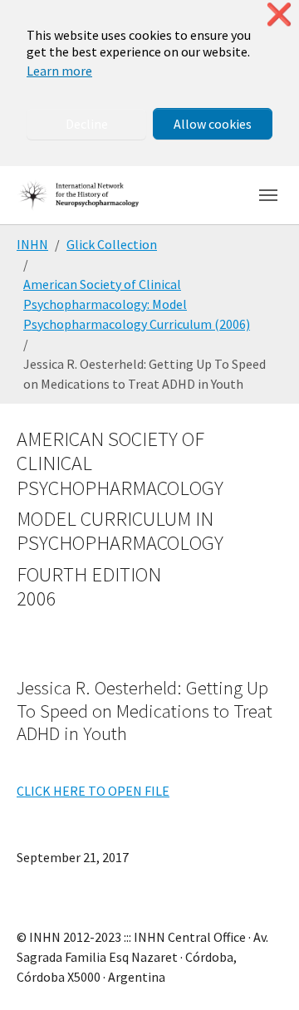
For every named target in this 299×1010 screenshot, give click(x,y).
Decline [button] (87, 123)
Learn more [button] (59, 70)
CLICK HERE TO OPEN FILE (93, 790)
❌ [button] (279, 14)
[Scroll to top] (262, 973)
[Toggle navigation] (268, 195)
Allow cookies (213, 123)
